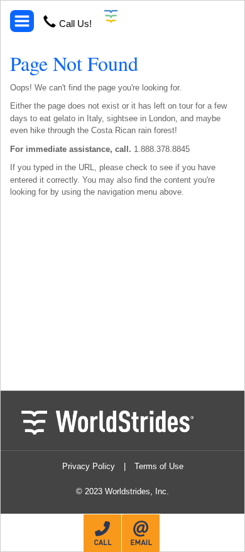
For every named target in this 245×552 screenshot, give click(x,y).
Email (141, 533)
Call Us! (75, 23)
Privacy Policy (88, 466)
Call (102, 533)
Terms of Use (158, 466)
